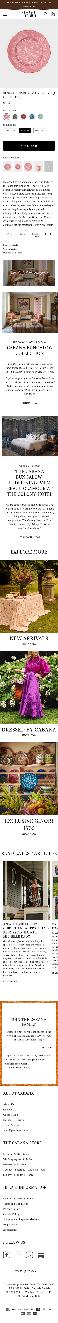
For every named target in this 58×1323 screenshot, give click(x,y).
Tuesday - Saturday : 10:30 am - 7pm (24, 1169)
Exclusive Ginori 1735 (29, 824)
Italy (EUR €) (24, 1271)
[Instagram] (18, 1254)
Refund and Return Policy (18, 1198)
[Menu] (5, 14)
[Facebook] (6, 1254)
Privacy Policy (11, 1209)
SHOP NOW (29, 403)
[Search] (45, 14)
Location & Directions (16, 1154)
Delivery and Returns (12, 253)
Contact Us (9, 1109)
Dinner (25, 130)
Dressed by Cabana (29, 729)
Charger (10, 130)
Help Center (10, 1224)
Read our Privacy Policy (17, 1067)
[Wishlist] (53, 95)
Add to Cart (29, 146)
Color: (9, 110)
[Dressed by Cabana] (29, 687)
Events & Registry (13, 1120)
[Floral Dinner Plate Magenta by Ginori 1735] (23, 116)
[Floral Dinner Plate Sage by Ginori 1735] (40, 116)
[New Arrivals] (29, 596)
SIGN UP (47, 1047)
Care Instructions (11, 249)
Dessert (39, 130)
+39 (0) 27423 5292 (14, 1164)
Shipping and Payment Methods (21, 1219)
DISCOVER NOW (29, 537)
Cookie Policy (11, 1214)
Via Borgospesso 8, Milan (18, 1159)
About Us (8, 1104)
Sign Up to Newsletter (16, 1130)
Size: (9, 125)
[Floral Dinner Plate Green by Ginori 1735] (15, 116)
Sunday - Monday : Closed (18, 1174)
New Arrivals (29, 638)
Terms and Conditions (15, 1203)
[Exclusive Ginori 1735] (29, 778)
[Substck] (40, 1254)
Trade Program (11, 1125)
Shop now (29, 644)
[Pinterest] (29, 1254)
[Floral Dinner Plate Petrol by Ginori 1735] (32, 116)
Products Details (10, 245)
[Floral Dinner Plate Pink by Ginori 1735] (6, 116)
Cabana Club (10, 1114)
